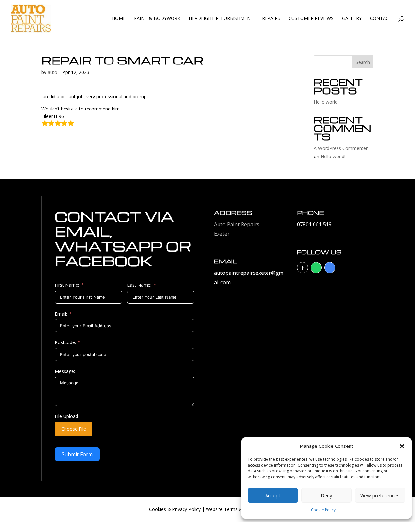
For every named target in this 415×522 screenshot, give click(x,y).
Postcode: (65, 342)
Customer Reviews (311, 18)
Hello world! (326, 102)
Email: (61, 314)
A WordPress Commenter (341, 148)
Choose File (73, 429)
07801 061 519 (314, 224)
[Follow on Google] (329, 267)
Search (363, 62)
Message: (65, 371)
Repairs (271, 18)
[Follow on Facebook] (302, 267)
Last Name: (139, 285)
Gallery (352, 18)
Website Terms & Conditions (236, 509)
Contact (381, 18)
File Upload (66, 416)
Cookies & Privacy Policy (175, 509)
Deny (326, 495)
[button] (402, 446)
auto (52, 72)
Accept (272, 495)
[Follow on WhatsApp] (316, 267)
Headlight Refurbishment (221, 18)
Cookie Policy (323, 510)
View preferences (380, 495)
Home (118, 18)
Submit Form (77, 454)
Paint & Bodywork (157, 18)
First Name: (67, 285)
